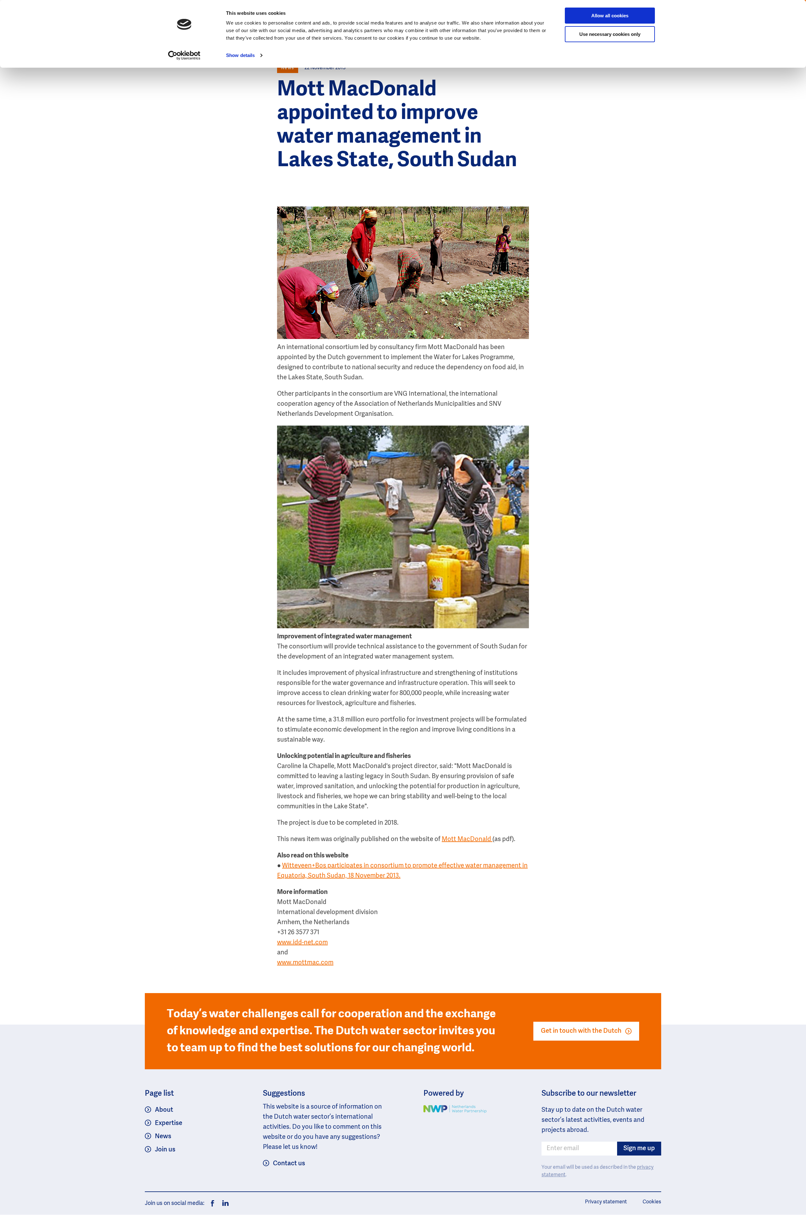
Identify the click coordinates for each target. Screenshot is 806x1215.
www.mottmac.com (305, 963)
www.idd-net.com (302, 943)
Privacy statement (606, 1202)
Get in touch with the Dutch (581, 1031)
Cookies (652, 1202)
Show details (240, 55)
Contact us (289, 1164)
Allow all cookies (609, 15)
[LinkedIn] (224, 1203)
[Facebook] (212, 1203)
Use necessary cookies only (609, 34)
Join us (165, 1150)
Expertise (168, 1123)
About (164, 1110)
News (163, 1136)
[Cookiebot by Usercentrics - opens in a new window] (184, 55)
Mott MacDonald (467, 839)
